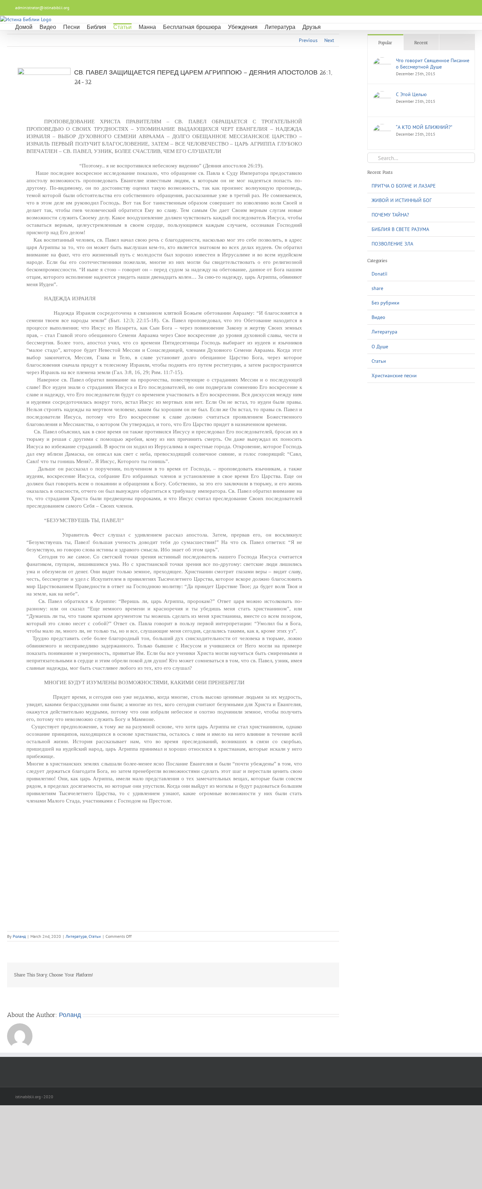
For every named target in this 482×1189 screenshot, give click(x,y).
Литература (76, 936)
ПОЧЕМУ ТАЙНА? (390, 215)
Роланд (19, 936)
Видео (378, 317)
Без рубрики (385, 303)
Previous (308, 40)
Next (329, 40)
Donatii (379, 274)
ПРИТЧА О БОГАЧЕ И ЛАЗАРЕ (404, 186)
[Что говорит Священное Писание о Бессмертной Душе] (382, 61)
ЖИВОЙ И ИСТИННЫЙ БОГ (402, 200)
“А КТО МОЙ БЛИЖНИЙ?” (424, 127)
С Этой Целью (411, 94)
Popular (385, 42)
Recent (421, 42)
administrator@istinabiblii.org (42, 7)
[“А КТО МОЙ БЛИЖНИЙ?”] (382, 127)
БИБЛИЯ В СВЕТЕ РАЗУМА (400, 229)
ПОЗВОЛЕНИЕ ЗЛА (392, 244)
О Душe (380, 346)
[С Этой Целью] (382, 94)
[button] (330, 26)
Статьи (95, 936)
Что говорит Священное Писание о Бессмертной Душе (432, 63)
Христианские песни (394, 375)
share (377, 288)
